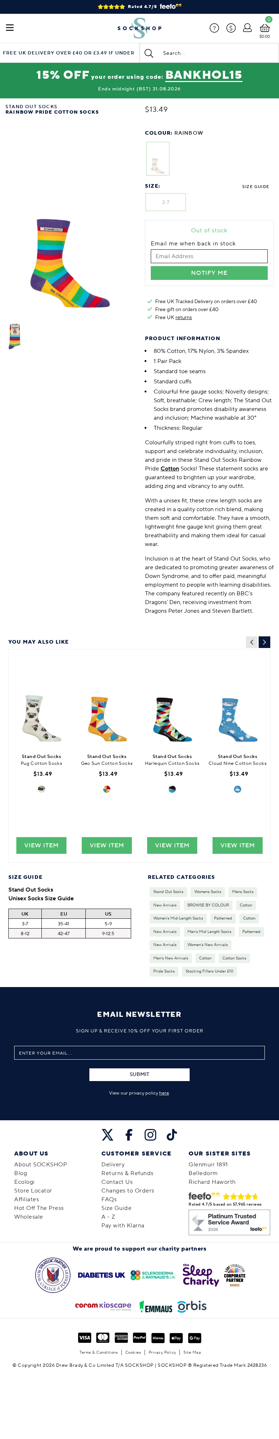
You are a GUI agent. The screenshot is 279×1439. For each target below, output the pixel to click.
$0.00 (264, 36)
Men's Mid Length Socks (209, 931)
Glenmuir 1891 (208, 1164)
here (164, 1093)
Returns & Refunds (127, 1173)
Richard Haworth (212, 1182)
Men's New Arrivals (170, 958)
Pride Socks (164, 971)
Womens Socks (207, 891)
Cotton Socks (234, 958)
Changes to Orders (127, 1190)
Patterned (223, 918)
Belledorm (203, 1173)
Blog (20, 1173)
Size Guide (255, 186)
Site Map (192, 1352)
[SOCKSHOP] (139, 28)
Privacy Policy (162, 1352)
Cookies (133, 1352)
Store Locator (33, 1190)
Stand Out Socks (168, 891)
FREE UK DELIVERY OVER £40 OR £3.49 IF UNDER (68, 53)
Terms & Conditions (99, 1352)
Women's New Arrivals (207, 944)
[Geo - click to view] (106, 789)
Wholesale (28, 1216)
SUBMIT (139, 1074)
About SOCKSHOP (40, 1164)
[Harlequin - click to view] (172, 789)
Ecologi (24, 1182)
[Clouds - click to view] (237, 789)
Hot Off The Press (39, 1208)
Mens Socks (243, 891)
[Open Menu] (9, 28)
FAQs (109, 1199)
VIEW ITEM (41, 845)
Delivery (113, 1164)
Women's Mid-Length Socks (178, 918)
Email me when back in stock (193, 243)
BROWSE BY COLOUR (208, 905)
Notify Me (209, 273)
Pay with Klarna (123, 1225)
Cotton (246, 905)
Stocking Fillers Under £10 (209, 971)
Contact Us (117, 1182)
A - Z (108, 1216)
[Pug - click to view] (41, 789)
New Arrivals (165, 905)
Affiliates (26, 1199)
